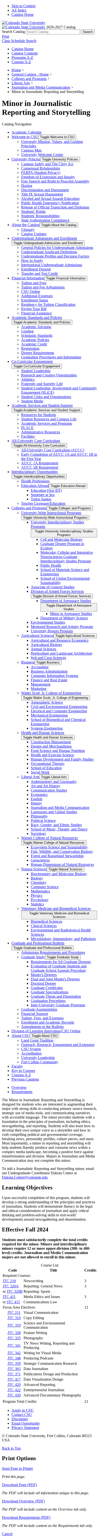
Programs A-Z (22, 57)
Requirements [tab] (22, 1092)
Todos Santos (41, 499)
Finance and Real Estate (49, 680)
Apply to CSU (23, 1410)
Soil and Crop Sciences (48, 658)
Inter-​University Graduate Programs (58, 1005)
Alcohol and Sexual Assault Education (50, 199)
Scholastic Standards (36, 335)
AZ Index (19, 10)
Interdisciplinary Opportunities (35, 472)
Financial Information (28, 278)
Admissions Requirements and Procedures (53, 952)
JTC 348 (14, 1358)
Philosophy (39, 816)
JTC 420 (14, 1385)
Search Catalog (13, 32)
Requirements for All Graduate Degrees (61, 962)
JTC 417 (14, 1379)
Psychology (40, 900)
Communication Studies (49, 790)
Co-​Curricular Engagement (32, 361)
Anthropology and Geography (54, 782)
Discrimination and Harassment (45, 190)
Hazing (26, 186)
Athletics (28, 379)
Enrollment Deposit (36, 269)
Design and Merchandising (51, 746)
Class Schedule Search (19, 41)
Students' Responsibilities (40, 216)
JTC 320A (11, 1286)
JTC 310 (14, 1318)
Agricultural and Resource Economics (59, 640)
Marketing (38, 689)
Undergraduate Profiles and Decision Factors (55, 256)
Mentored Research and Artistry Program (62, 627)
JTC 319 (14, 1325)
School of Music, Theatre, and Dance (59, 829)
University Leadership (38, 1058)
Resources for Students (38, 415)
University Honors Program (52, 631)
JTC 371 (14, 1374)
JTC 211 (13, 1312)
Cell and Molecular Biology (61, 539)
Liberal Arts (21, 83)
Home (16, 70)
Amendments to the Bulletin (42, 1027)
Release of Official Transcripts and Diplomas (55, 207)
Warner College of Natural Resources (49, 838)
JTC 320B (15, 1291)
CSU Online (30, 291)
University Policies (26, 159)
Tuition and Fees (33, 283)
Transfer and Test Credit (39, 273)
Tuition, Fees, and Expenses (42, 1018)
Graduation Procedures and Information (51, 357)
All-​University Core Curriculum (36, 441)
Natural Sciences (34, 869)
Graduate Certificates (47, 988)
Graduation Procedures (48, 1001)
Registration (30, 348)
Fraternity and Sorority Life (42, 384)
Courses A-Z (21, 62)
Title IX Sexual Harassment (42, 194)
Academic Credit (34, 344)
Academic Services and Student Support (42, 405)
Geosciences (40, 860)
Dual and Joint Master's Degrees (55, 979)
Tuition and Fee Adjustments (43, 287)
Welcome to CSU (25, 137)
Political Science (43, 820)
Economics (39, 795)
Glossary (28, 230)
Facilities (28, 436)
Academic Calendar (27, 132)
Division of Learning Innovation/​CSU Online (46, 1031)
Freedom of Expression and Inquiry (48, 177)
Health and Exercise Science (52, 755)
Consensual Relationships (40, 168)
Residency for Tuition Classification (48, 304)
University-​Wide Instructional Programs (51, 513)
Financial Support (34, 1014)
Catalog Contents (25, 53)
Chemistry (38, 882)
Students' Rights (33, 211)
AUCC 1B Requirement (39, 467)
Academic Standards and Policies (37, 317)
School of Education (46, 768)
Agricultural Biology (46, 645)
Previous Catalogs (25, 1079)
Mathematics (40, 891)
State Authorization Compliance (45, 220)
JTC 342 (14, 1353)
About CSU (21, 1036)
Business (28, 662)
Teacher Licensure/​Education (43, 503)
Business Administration (49, 671)
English (36, 799)
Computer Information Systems (54, 676)
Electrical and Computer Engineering (59, 711)
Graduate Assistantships (39, 1009)
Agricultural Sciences (37, 636)
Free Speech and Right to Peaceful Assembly (55, 181)
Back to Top (11, 1448)
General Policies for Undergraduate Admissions (57, 248)
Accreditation (31, 1053)
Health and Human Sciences (42, 733)
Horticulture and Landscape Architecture (61, 653)
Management (40, 684)
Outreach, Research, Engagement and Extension (57, 1045)
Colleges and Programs (29, 79)
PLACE (27, 428)
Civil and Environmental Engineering (59, 707)
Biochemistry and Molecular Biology (59, 874)
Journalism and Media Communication (41, 87)
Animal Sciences (43, 649)
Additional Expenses (37, 296)
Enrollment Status (34, 300)
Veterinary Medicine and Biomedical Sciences (56, 908)
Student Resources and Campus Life (48, 419)
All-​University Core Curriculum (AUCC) (52, 450)
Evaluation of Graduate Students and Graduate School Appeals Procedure (59, 968)
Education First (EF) (46, 490)
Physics (36, 895)
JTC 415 (13, 1302)
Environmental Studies (48, 622)
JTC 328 (14, 1333)
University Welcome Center (42, 155)
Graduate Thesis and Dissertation (56, 996)
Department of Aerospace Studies (65, 601)
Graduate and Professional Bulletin (38, 943)
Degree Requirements (37, 353)
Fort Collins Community (39, 1062)
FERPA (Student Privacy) (40, 173)
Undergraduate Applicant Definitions (49, 252)
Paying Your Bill (33, 309)
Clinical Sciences (44, 926)
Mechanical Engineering (49, 715)
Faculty (17, 1066)
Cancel (7, 1534)
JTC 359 (14, 1363)
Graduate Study (33, 957)
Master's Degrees (44, 975)
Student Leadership (35, 371)
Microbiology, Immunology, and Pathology (63, 939)
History (36, 803)
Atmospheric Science (47, 702)
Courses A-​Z (21, 1075)
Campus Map (31, 150)
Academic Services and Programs (46, 423)
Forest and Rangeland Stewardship (57, 856)
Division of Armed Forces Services (57, 591)
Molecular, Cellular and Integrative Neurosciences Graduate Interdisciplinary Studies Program (66, 556)
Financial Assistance (36, 313)
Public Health (50, 565)
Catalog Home (23, 14)
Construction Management (51, 742)
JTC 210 (9, 1281)
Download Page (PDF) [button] (19, 1485)
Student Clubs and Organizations (46, 397)
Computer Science (45, 887)
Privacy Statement (25, 1428)
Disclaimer (20, 1419)
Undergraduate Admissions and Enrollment (44, 238)
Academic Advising (36, 327)
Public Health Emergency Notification (50, 203)
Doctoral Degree (43, 983)
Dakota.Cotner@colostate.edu (25, 1177)
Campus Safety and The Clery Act (47, 164)
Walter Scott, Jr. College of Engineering (51, 693)
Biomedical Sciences (46, 921)
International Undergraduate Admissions (51, 265)
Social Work (40, 772)
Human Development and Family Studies (62, 759)
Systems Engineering (47, 728)
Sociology (38, 833)
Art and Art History (45, 786)
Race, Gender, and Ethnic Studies (56, 825)
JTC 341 (14, 1345)
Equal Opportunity (26, 1423)
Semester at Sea (43, 495)
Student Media (32, 401)
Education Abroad (35, 486)
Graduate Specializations (49, 992)
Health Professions (35, 481)
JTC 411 (9, 1297)
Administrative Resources (40, 432)
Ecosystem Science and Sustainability (59, 847)
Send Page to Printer (17, 1468)
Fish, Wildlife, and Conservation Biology (62, 851)
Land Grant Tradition (37, 1040)
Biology (37, 878)
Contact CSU (22, 1415)
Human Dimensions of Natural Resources (62, 864)
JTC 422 (14, 1390)
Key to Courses (23, 1071)
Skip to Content (23, 6)
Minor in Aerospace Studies (71, 614)
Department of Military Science (64, 618)
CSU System (31, 1049)
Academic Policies (35, 340)
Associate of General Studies (52, 587)
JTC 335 (14, 1338)
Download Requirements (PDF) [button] (26, 1517)
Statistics (37, 904)
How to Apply (32, 260)
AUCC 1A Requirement (39, 463)
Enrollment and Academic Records (47, 1022)
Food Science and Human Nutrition (58, 751)
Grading (27, 331)
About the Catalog (25, 225)
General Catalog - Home (30, 74)
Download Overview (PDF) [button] (23, 1501)
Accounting (40, 667)
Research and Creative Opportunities (49, 375)
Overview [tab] (19, 1087)
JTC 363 (14, 1369)
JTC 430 (14, 1395)
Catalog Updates (33, 234)
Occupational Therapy (48, 764)
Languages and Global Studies (54, 812)
